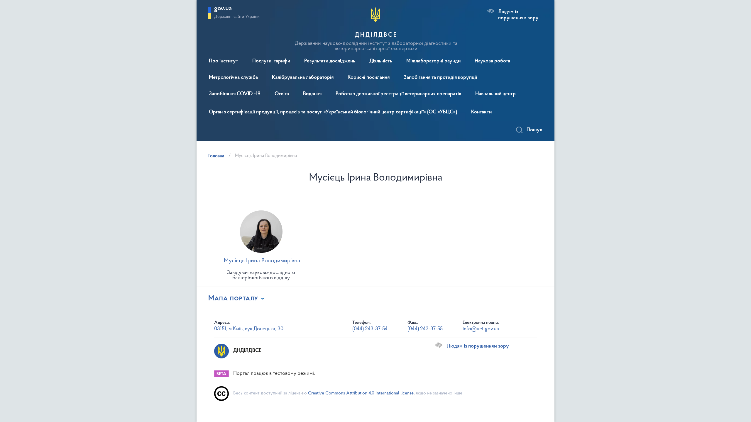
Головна (216, 156)
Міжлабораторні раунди (433, 61)
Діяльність (380, 61)
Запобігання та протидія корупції (440, 77)
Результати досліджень (329, 61)
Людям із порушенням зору (518, 15)
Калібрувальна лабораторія (303, 77)
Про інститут (223, 61)
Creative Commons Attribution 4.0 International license (361, 393)
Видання (312, 94)
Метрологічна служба (233, 77)
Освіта (282, 94)
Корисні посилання (369, 77)
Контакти (481, 112)
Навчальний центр (495, 94)
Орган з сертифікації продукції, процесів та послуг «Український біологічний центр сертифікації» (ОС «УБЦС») (333, 112)
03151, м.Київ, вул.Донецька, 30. (249, 329)
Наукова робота (492, 61)
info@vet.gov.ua (481, 329)
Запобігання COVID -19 (235, 94)
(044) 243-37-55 (425, 329)
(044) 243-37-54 (370, 329)
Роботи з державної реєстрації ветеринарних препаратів (398, 94)
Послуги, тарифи (271, 61)
